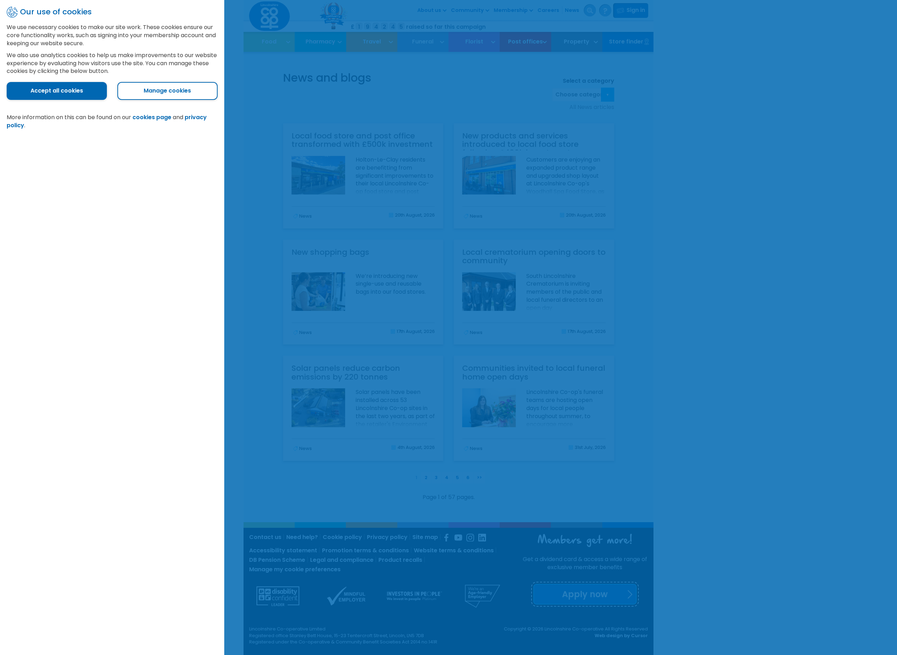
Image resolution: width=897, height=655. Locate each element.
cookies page (151, 117)
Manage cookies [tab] (167, 91)
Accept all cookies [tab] (56, 91)
